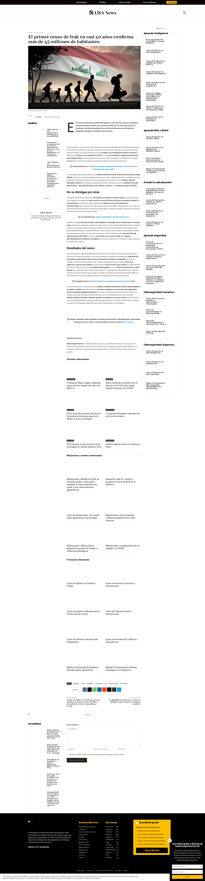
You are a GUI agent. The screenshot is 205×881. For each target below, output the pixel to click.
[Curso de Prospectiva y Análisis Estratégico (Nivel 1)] (171, 63)
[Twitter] (33, 2)
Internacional (39, 32)
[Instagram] (44, 2)
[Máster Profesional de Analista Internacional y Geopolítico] (84, 656)
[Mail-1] (62, 2)
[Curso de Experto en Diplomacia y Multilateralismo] (171, 150)
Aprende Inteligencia (156, 33)
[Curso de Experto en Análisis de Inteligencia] (171, 74)
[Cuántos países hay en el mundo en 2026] (123, 433)
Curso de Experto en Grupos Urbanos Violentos (154, 224)
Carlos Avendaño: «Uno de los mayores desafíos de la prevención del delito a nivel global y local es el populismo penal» (83, 703)
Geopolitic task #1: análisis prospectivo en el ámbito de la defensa (120, 482)
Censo (82, 683)
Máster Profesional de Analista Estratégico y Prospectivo (121, 668)
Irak (106, 683)
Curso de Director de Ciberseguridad (155, 373)
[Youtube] (40, 2)
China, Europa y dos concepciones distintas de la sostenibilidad (53, 133)
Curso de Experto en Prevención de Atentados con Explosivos (154, 213)
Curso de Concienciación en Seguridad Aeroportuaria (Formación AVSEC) (154, 245)
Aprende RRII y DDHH (156, 130)
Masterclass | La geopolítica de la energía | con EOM (122, 547)
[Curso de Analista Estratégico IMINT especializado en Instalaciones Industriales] (171, 96)
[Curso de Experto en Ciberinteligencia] (171, 53)
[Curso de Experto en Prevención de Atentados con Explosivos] (171, 213)
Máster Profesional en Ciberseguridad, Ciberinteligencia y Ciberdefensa (155, 386)
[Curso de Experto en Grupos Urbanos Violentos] (171, 224)
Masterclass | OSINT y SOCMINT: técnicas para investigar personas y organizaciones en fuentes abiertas (53, 180)
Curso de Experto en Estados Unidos (154, 138)
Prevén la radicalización (158, 182)
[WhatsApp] (94, 689)
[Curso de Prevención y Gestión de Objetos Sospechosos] (171, 202)
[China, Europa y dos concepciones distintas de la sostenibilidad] (38, 132)
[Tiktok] (48, 2)
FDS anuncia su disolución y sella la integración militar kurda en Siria (84, 445)
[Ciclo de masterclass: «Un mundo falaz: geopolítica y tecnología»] (84, 503)
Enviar (187, 877)
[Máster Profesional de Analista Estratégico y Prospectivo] (123, 656)
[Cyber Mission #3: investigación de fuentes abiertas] (38, 165)
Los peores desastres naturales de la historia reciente (123, 414)
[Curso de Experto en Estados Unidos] (84, 572)
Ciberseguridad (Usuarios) (159, 292)
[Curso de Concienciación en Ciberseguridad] (171, 312)
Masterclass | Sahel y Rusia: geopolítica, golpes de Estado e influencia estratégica (82, 548)
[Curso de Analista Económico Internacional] (123, 572)
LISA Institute (128, 322)
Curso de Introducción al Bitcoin (155, 332)
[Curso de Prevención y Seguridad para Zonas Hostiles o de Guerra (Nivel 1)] (171, 191)
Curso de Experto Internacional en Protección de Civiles (83, 612)
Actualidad (109, 379)
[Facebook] (30, 2)
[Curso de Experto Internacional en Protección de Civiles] (84, 600)
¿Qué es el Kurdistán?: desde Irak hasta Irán (112, 217)
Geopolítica (90, 683)
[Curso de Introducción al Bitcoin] (171, 334)
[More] (124, 689)
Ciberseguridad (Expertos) (159, 344)
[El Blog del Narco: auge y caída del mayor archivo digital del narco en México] (84, 371)
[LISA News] (31, 117)
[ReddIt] (104, 689)
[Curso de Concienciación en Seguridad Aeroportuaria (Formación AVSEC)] (171, 244)
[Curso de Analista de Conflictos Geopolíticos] (123, 628)
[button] (184, 12)
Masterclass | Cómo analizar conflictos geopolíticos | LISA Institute (120, 518)
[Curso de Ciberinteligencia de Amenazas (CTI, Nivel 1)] (171, 323)
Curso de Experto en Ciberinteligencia (154, 51)
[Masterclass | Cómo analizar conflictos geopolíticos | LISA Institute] (123, 503)
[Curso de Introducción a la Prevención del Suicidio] (171, 268)
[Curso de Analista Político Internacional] (123, 600)
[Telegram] (119, 689)
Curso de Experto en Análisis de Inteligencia (156, 73)
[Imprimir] (114, 689)
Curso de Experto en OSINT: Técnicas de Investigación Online (155, 108)
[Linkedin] (37, 2)
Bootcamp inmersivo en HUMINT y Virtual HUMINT (155, 41)
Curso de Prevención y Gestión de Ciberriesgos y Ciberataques (155, 301)
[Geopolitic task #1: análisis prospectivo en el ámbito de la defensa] (123, 467)
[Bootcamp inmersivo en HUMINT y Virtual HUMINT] (171, 42)
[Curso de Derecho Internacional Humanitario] (84, 628)
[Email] (109, 689)
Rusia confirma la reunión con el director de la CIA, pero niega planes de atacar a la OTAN (121, 385)
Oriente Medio (124, 683)
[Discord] (51, 2)
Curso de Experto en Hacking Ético (154, 363)
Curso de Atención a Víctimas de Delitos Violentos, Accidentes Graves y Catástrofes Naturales (155, 280)
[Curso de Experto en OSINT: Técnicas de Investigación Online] (171, 109)
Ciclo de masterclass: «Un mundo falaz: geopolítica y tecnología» (83, 516)
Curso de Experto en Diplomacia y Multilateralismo (154, 149)
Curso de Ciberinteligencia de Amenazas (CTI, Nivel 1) (156, 322)
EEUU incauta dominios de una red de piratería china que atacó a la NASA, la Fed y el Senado (84, 416)
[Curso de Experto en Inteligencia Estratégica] (171, 119)
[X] (89, 689)
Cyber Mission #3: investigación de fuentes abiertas (53, 164)
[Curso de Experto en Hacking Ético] (171, 364)
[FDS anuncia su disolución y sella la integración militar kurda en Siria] (84, 433)
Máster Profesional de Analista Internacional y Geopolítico (82, 668)
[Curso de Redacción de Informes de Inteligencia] (171, 85)
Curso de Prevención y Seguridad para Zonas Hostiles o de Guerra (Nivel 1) (155, 191)
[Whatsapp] (59, 2)
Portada (30, 32)
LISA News (38, 117)
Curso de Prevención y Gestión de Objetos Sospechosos (155, 202)
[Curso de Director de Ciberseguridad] (171, 375)
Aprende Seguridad (155, 235)
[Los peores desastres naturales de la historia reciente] (123, 402)
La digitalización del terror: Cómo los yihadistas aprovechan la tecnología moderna (125, 702)
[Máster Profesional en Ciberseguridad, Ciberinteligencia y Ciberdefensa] (171, 385)
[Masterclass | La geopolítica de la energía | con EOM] (123, 534)
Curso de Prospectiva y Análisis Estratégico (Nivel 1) (155, 63)
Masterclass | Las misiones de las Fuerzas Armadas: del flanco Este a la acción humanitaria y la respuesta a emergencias (53, 149)
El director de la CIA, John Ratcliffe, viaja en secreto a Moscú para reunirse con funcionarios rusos (53, 780)
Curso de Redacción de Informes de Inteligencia (155, 84)
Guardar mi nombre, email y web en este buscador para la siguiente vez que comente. (96, 754)
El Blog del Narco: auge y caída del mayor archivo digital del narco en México (84, 385)
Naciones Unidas (113, 683)
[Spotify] (55, 2)
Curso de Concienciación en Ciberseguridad (154, 311)
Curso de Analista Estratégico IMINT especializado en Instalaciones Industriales (154, 96)
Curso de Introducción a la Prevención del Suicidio (155, 267)
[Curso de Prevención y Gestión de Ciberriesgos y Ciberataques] (171, 301)
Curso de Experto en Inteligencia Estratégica (154, 119)
